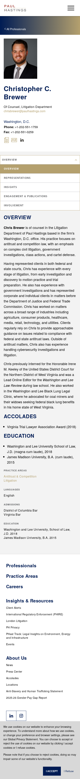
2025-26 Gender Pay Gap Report (26, 698)
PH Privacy (13, 627)
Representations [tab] (17, 178)
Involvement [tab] (14, 205)
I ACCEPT (52, 771)
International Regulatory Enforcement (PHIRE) (34, 614)
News (9, 665)
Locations (12, 684)
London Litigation (16, 621)
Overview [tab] (11, 168)
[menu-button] (71, 8)
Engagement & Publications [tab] (25, 196)
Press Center (14, 671)
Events (10, 644)
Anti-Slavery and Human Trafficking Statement (34, 691)
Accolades (12, 678)
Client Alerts (13, 608)
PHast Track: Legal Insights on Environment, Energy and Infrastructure (38, 635)
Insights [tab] (10, 187)
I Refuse (69, 771)
